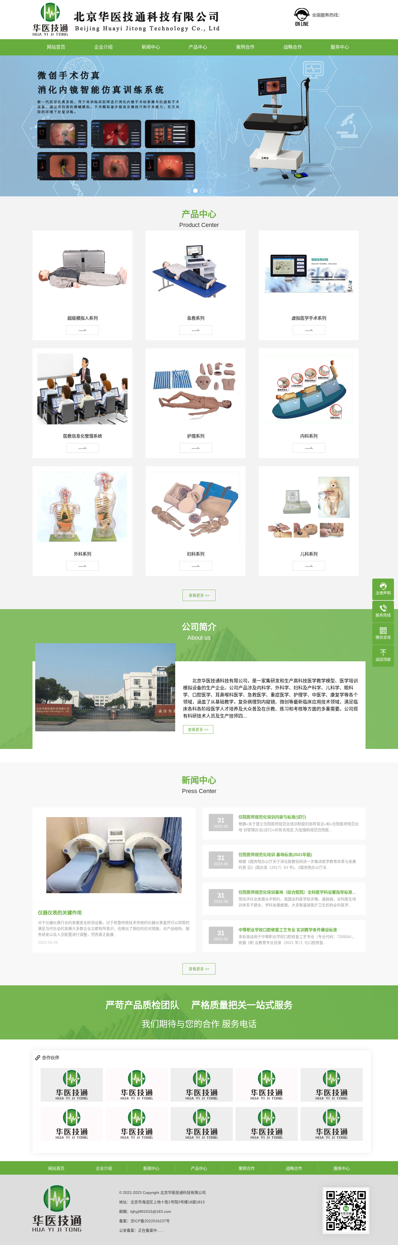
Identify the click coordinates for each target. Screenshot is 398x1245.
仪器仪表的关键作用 (60, 913)
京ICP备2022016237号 (150, 1221)
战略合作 (292, 47)
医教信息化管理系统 (82, 436)
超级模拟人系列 (82, 318)
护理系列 (195, 436)
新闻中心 (151, 47)
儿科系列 (309, 554)
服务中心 (340, 47)
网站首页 (56, 47)
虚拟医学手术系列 (309, 318)
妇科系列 (195, 554)
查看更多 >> (199, 595)
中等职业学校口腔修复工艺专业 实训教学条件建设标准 (288, 929)
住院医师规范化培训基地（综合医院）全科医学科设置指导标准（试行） (299, 892)
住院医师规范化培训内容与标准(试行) (272, 817)
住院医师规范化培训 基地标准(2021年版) (275, 854)
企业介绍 (103, 47)
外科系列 (82, 554)
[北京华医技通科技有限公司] (72, 1085)
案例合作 (245, 47)
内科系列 (309, 436)
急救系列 (195, 318)
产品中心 (198, 47)
